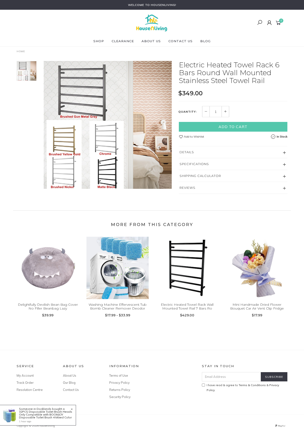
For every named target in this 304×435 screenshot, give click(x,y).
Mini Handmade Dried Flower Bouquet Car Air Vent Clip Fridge (257, 306)
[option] (108, 125)
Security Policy (120, 397)
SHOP (98, 41)
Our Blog (69, 382)
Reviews (187, 188)
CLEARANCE (123, 41)
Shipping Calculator (200, 176)
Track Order (25, 382)
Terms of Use (118, 375)
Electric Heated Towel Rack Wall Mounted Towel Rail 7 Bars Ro (187, 306)
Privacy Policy (119, 382)
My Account (25, 375)
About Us (151, 41)
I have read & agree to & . (243, 387)
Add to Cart (232, 126)
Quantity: (187, 111)
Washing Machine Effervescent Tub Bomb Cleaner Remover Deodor (118, 306)
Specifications (194, 164)
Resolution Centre (30, 390)
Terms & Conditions (252, 385)
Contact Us (180, 41)
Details (187, 152)
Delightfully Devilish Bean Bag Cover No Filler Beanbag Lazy (48, 306)
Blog (205, 41)
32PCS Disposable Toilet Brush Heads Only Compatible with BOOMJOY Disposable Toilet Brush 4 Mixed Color (45, 414)
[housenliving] (152, 22)
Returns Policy (119, 390)
